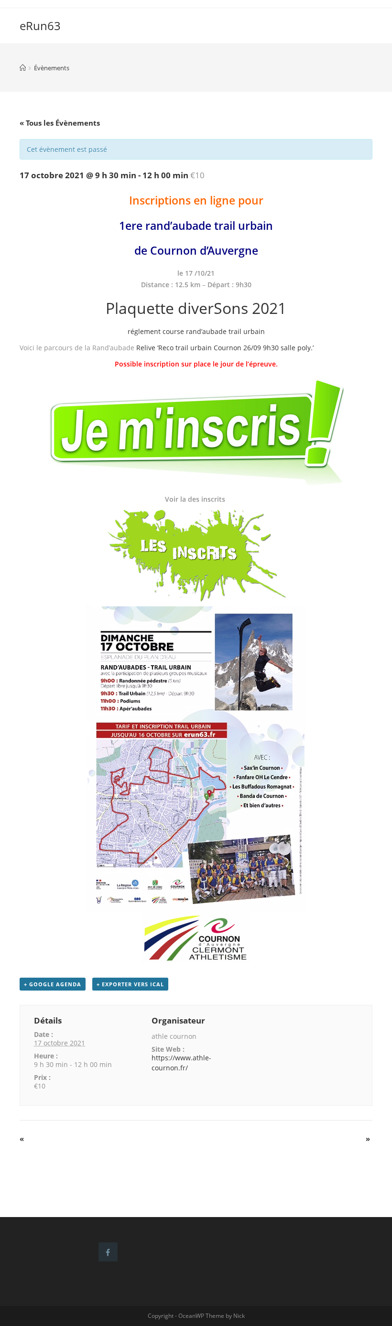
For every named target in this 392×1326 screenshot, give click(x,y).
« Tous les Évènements (60, 123)
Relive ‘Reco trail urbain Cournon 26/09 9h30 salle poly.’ (225, 347)
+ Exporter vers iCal (130, 984)
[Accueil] (23, 68)
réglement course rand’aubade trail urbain (196, 331)
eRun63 (40, 25)
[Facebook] (108, 1251)
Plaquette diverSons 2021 (196, 308)
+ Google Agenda (52, 984)
